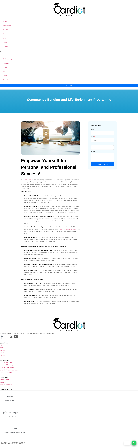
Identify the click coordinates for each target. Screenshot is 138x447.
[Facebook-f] (2, 337)
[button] (69, 51)
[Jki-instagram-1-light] (7, 337)
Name (92, 129)
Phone (93, 144)
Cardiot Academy (28, 179)
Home (5, 21)
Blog (4, 38)
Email (92, 136)
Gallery (5, 42)
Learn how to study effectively (68, 229)
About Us (6, 30)
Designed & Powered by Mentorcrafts (11, 443)
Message (93, 151)
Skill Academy (7, 25)
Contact (5, 46)
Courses (5, 34)
